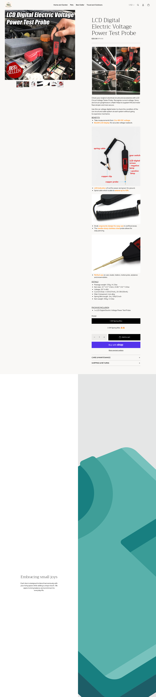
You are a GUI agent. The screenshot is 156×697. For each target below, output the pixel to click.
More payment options (116, 350)
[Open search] (138, 5)
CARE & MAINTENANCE (101, 357)
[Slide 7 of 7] (60, 84)
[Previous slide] (7, 45)
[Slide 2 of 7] (26, 84)
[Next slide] (73, 45)
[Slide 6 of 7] (54, 84)
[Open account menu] (143, 5)
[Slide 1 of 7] (19, 84)
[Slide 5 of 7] (47, 84)
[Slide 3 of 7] (33, 84)
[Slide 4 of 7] (40, 84)
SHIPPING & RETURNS (100, 363)
